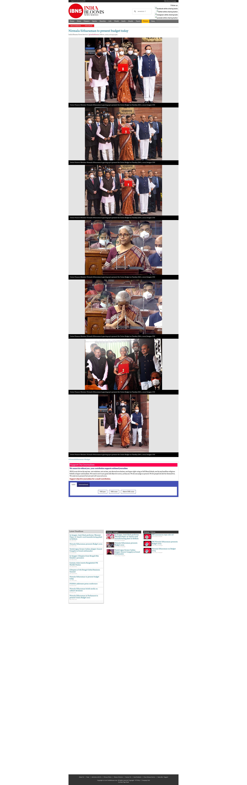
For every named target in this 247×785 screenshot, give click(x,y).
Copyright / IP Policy (134, 780)
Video (153, 21)
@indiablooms (94, 34)
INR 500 (103, 492)
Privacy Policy (108, 777)
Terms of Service (118, 777)
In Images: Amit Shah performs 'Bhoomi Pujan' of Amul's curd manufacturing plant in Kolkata (86, 537)
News (79, 21)
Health (130, 21)
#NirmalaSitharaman (76, 459)
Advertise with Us (96, 777)
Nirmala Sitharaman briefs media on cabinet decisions (84, 590)
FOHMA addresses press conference (84, 584)
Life (110, 21)
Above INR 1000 (128, 492)
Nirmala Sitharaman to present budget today (84, 578)
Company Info (146, 780)
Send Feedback (137, 777)
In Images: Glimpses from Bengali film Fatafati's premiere (84, 557)
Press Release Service (149, 777)
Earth (123, 21)
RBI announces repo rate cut (163, 535)
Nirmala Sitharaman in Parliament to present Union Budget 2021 (84, 597)
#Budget (87, 459)
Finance (86, 21)
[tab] (73, 484)
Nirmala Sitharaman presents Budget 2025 (86, 544)
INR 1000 (114, 492)
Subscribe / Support (162, 777)
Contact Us (128, 777)
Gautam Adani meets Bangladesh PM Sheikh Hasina (84, 564)
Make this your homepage (170, 1)
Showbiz (103, 21)
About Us (81, 777)
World (116, 21)
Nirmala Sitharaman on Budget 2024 (164, 550)
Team (87, 777)
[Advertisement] (99, 515)
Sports (94, 21)
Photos (145, 21)
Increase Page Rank (123, 782)
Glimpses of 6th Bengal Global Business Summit (85, 571)
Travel (138, 21)
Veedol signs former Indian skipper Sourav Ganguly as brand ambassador (86, 550)
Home (72, 21)
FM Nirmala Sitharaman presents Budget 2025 (165, 543)
